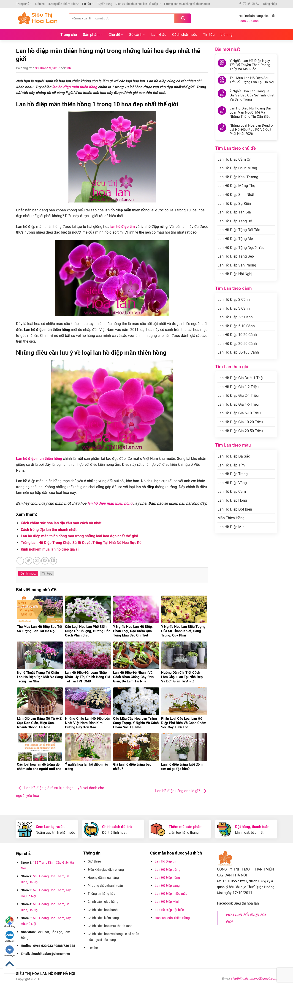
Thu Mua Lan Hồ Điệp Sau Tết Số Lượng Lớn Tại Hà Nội (252, 80)
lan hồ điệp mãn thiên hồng (74, 87)
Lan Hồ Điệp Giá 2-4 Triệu (238, 395)
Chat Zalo (10, 941)
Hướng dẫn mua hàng (104, 877)
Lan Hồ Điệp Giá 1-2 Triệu (238, 387)
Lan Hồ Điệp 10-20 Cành (237, 335)
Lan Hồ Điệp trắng (167, 869)
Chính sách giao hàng (103, 901)
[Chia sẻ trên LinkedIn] (53, 560)
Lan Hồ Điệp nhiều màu (171, 893)
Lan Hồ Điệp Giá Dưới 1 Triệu (240, 378)
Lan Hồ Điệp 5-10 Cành (236, 326)
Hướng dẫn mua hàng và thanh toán (187, 3)
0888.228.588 (249, 21)
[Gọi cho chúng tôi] (257, 3)
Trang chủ (22, 3)
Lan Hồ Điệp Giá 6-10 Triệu (239, 413)
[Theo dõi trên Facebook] (240, 3)
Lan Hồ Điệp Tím (231, 465)
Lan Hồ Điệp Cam (231, 491)
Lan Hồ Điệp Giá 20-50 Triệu (240, 431)
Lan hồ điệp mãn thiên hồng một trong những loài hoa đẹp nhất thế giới (79, 536)
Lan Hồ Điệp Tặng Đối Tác (238, 230)
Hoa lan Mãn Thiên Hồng (172, 918)
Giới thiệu (95, 861)
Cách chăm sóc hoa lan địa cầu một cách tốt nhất (61, 523)
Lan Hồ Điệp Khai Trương (237, 177)
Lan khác (158, 34)
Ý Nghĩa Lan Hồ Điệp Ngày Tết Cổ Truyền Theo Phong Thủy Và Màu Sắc (250, 65)
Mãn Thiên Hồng (230, 518)
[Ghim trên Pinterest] (45, 560)
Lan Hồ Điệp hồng (167, 877)
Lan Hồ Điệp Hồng (232, 500)
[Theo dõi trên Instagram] (244, 3)
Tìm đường (9, 926)
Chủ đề (114, 34)
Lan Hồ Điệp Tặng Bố (234, 221)
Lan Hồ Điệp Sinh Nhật (235, 194)
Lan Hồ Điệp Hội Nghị (234, 274)
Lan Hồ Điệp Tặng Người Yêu (240, 247)
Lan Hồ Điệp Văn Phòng (236, 265)
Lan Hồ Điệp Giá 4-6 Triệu (238, 404)
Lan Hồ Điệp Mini (231, 527)
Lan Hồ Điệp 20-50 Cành (237, 343)
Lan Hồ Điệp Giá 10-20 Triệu (240, 422)
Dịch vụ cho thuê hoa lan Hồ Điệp (136, 3)
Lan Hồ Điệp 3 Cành (233, 308)
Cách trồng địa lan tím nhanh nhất (48, 529)
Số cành (135, 34)
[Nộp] (183, 18)
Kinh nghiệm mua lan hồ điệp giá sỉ (50, 549)
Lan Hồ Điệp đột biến (169, 910)
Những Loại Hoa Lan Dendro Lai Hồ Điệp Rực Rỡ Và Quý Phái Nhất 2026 (251, 129)
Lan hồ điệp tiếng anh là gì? (178, 791)
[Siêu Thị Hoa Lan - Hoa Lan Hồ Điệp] (39, 18)
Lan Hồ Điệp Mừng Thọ (236, 186)
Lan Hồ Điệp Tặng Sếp (235, 256)
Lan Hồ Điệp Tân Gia (234, 212)
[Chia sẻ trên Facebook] (20, 560)
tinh (68, 68)
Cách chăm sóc (184, 34)
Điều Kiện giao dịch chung (106, 869)
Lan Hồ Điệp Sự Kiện (234, 203)
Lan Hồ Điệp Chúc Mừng (237, 168)
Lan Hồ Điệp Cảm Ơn (234, 159)
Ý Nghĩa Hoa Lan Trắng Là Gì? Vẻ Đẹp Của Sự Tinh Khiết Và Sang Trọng (252, 95)
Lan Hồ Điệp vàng (167, 885)
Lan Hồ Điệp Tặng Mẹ (235, 239)
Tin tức (86, 3)
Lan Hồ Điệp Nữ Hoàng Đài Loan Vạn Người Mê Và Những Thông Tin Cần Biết (250, 112)
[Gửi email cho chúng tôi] (253, 3)
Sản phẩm (91, 34)
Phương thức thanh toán (106, 885)
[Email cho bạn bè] (37, 560)
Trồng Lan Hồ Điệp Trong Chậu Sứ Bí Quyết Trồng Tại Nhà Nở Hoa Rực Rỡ (81, 542)
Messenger (9, 955)
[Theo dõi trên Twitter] (248, 3)
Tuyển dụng (104, 3)
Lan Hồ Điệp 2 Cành (233, 299)
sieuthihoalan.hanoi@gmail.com (254, 978)
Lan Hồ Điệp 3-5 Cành (235, 317)
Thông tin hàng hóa (101, 893)
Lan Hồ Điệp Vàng (232, 483)
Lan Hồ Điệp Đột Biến (234, 509)
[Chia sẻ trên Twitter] (28, 560)
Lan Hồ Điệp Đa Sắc (233, 456)
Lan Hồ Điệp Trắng (232, 474)
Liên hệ (40, 3)
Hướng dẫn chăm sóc (62, 3)
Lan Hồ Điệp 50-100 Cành (238, 352)
